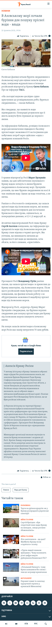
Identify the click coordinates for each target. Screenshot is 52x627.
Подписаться (26, 351)
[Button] (23, 36)
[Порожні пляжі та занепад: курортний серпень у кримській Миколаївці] (11, 581)
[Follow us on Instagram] (27, 603)
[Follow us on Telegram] (21, 603)
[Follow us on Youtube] (15, 603)
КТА (26, 624)
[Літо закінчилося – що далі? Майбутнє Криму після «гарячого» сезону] (11, 539)
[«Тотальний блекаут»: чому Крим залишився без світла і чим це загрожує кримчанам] (11, 567)
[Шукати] (45, 624)
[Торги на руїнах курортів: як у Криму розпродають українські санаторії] (11, 508)
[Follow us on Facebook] (4, 603)
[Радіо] (6, 624)
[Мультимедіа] (16, 624)
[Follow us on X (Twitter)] (9, 603)
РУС (36, 624)
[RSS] (33, 603)
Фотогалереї (26, 578)
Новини (6, 11)
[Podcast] (39, 603)
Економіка (25, 505)
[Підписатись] (44, 603)
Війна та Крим (27, 520)
